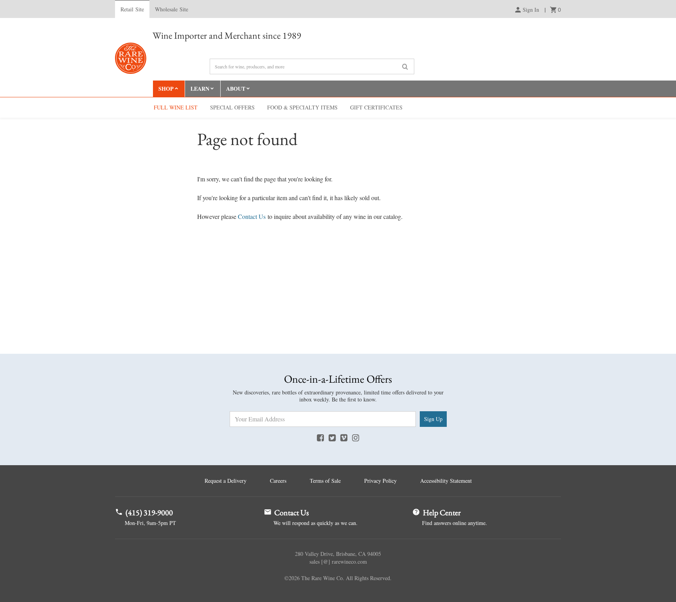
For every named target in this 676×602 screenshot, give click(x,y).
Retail (132, 9)
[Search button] (405, 67)
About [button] (235, 88)
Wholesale (171, 9)
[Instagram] (356, 437)
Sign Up (433, 419)
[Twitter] (332, 437)
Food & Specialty (302, 107)
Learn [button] (200, 88)
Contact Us (252, 216)
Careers (278, 480)
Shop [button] (166, 88)
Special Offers (232, 107)
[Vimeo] (344, 437)
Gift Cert (376, 107)
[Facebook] (320, 437)
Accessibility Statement (446, 480)
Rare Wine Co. (130, 58)
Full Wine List (176, 107)
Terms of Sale (325, 480)
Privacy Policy (380, 480)
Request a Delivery (225, 480)
